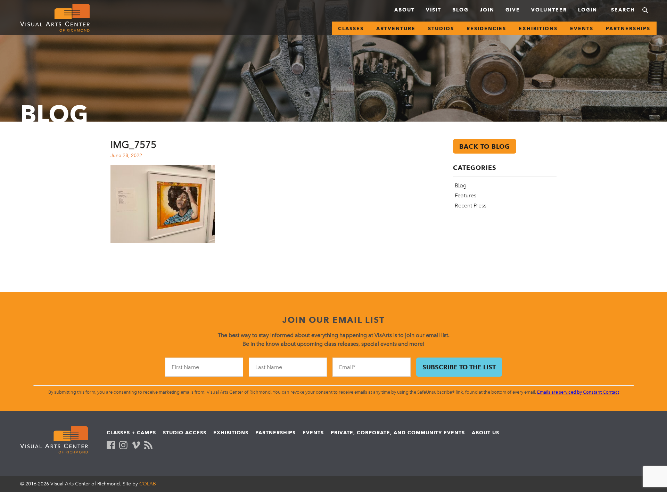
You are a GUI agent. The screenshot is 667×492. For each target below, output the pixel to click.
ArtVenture (395, 28)
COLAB (147, 484)
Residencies (486, 28)
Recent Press (470, 205)
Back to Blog (484, 146)
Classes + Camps (131, 432)
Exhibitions (538, 28)
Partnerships (628, 28)
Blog (460, 10)
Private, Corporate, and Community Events (398, 432)
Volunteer (549, 10)
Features (465, 195)
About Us (485, 432)
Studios (441, 28)
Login (587, 10)
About (404, 10)
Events (581, 28)
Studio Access (184, 432)
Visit (433, 10)
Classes (351, 28)
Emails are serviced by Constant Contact (578, 392)
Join (487, 10)
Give (512, 10)
